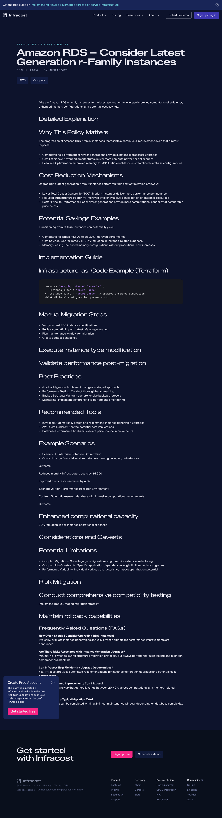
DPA (66, 785)
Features (116, 785)
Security (115, 794)
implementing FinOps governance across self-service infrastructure (75, 4)
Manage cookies (26, 789)
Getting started (164, 785)
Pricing (115, 789)
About (138, 785)
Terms (57, 785)
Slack (190, 799)
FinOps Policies (55, 44)
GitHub (191, 785)
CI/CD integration (166, 789)
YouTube (192, 794)
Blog (137, 794)
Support (115, 799)
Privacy (47, 785)
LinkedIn (192, 789)
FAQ (158, 794)
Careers (139, 789)
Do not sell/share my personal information (60, 789)
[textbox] (111, 291)
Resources (26, 44)
